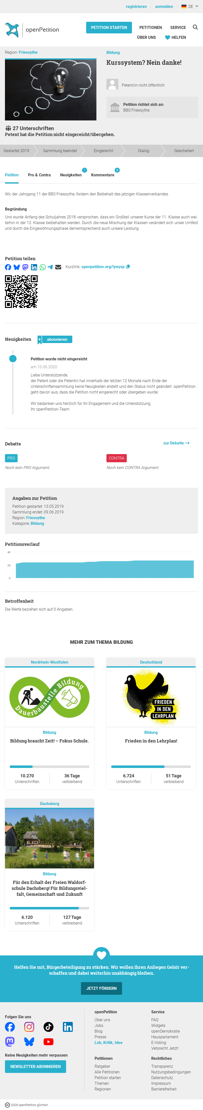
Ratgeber (102, 1066)
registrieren (136, 6)
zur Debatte (174, 443)
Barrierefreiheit (164, 1089)
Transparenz (162, 1066)
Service (178, 27)
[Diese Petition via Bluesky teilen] (17, 266)
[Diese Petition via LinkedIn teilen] (34, 266)
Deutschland (151, 662)
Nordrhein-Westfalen (49, 662)
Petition (12, 175)
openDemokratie (165, 1031)
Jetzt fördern (101, 988)
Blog (98, 1031)
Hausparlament (164, 1037)
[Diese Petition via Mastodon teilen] (25, 266)
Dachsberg (49, 803)
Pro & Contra (39, 175)
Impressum (161, 1083)
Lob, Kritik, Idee (109, 1042)
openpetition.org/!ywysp (103, 266)
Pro (11, 458)
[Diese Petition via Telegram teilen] (50, 266)
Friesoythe (28, 52)
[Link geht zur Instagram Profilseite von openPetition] (29, 1026)
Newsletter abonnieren (35, 1066)
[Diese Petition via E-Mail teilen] (58, 266)
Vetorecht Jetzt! (164, 1048)
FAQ (154, 1020)
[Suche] (195, 27)
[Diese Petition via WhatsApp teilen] (43, 266)
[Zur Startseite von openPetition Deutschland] (32, 30)
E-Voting (158, 1042)
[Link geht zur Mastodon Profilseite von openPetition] (10, 1041)
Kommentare (102, 172)
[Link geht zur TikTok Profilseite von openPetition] (48, 1026)
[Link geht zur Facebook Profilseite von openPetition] (10, 1026)
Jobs (99, 1025)
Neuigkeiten (71, 172)
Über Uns (146, 37)
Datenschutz (162, 1077)
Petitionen (151, 27)
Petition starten (109, 27)
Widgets (158, 1025)
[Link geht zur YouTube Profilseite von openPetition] (48, 1041)
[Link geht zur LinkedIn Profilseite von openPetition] (68, 1026)
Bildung (113, 52)
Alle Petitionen (107, 1072)
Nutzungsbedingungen (171, 1072)
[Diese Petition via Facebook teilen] (8, 266)
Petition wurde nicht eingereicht (59, 359)
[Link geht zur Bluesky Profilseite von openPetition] (29, 1041)
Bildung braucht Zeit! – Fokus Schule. (49, 741)
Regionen (103, 1089)
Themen (102, 1083)
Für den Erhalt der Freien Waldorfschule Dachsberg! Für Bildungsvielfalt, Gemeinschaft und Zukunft (49, 888)
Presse (100, 1037)
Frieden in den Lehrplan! (151, 741)
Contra (116, 458)
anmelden (164, 6)
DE (189, 6)
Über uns (102, 1020)
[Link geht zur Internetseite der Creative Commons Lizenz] (8, 1104)
